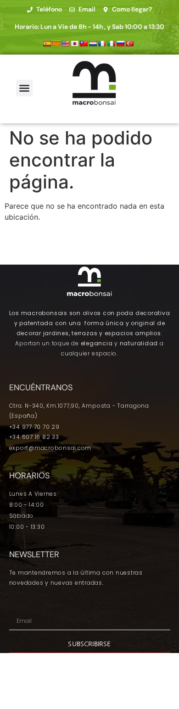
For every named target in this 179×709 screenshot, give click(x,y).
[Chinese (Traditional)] (83, 43)
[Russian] (120, 43)
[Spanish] (47, 43)
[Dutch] (93, 43)
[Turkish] (129, 43)
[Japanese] (74, 43)
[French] (102, 43)
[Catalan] (56, 43)
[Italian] (111, 43)
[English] (65, 43)
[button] (24, 88)
